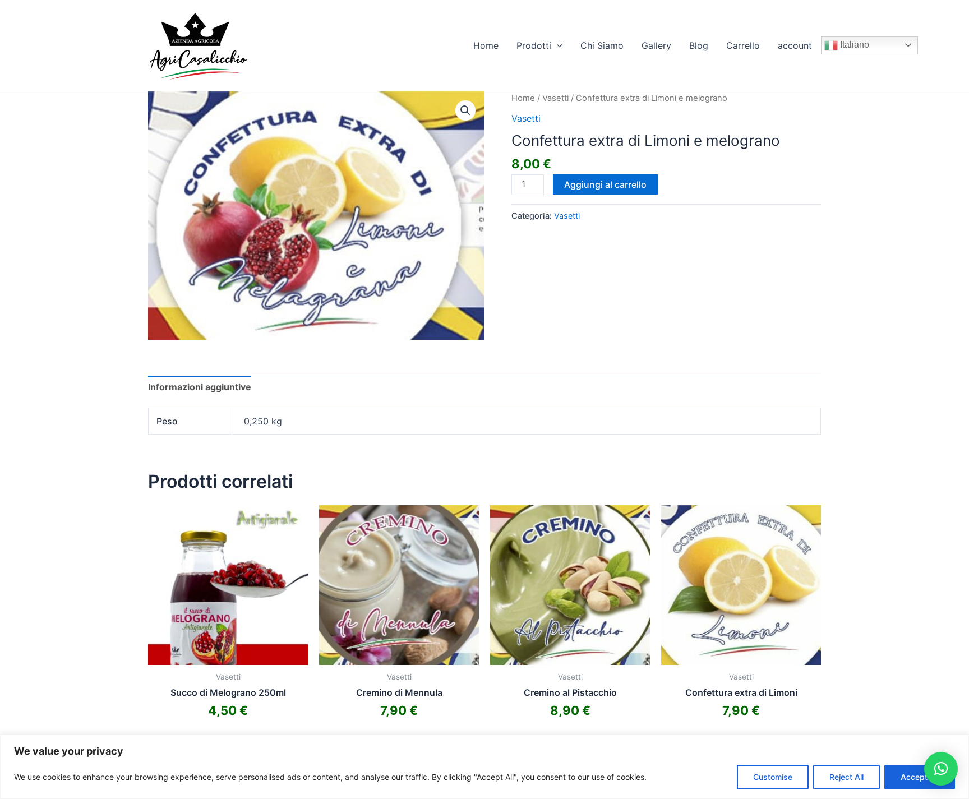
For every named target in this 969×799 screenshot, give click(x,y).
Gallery (656, 45)
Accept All (920, 777)
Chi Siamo (602, 45)
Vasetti (555, 98)
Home (486, 45)
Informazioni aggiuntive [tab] (199, 386)
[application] (556, 45)
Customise (772, 777)
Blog (698, 45)
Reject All (846, 777)
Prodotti (533, 45)
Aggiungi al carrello (605, 184)
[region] (484, 767)
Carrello (743, 45)
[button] (465, 110)
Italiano (853, 44)
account (795, 45)
